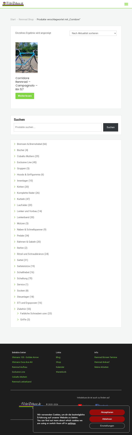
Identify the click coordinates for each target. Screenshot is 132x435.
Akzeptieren (107, 412)
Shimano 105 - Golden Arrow (25, 357)
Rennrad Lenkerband (21, 382)
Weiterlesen (25, 95)
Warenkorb (61, 372)
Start (13, 19)
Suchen (19, 120)
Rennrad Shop (26, 19)
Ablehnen (107, 419)
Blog (58, 357)
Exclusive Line (18, 372)
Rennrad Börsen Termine (105, 357)
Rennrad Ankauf (101, 362)
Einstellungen (107, 425)
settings (71, 423)
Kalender (60, 367)
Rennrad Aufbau (19, 367)
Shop (58, 362)
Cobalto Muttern (19, 377)
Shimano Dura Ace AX (22, 362)
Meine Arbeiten (101, 367)
